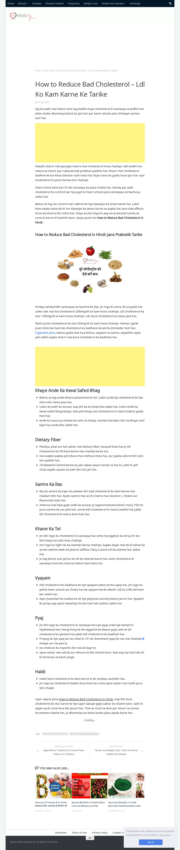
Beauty (22, 3)
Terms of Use (79, 832)
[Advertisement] (90, 49)
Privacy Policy (100, 832)
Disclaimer (61, 832)
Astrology (135, 3)
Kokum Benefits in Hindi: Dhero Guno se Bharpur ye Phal (88, 804)
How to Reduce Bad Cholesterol (84, 734)
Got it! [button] (151, 842)
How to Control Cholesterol (55, 734)
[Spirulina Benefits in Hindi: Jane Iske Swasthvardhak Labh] (126, 785)
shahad (136, 639)
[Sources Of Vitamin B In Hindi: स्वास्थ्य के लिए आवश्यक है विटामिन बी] (53, 785)
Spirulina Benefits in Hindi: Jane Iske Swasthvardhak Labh (124, 804)
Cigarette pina (45, 333)
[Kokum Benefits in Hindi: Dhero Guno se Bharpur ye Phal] (90, 785)
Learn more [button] (164, 835)
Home (11, 3)
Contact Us (119, 832)
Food (46, 70)
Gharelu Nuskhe (54, 3)
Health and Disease (113, 3)
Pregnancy (74, 3)
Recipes (36, 3)
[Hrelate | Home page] (23, 17)
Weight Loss (91, 3)
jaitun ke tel (71, 559)
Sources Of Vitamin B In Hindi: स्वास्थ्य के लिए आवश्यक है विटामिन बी (51, 804)
